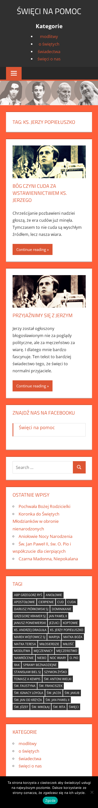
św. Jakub (72, 693)
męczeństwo (66, 651)
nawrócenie (24, 658)
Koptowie (70, 623)
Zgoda (50, 800)
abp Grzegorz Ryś (28, 595)
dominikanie (61, 609)
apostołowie (24, 602)
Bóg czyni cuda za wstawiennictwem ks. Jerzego (40, 193)
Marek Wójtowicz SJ (29, 637)
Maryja (54, 637)
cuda (71, 602)
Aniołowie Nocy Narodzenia (45, 536)
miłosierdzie (49, 644)
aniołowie (54, 595)
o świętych (49, 44)
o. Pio (74, 658)
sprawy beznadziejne (40, 665)
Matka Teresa (25, 644)
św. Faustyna (24, 686)
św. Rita (59, 707)
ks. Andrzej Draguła (30, 630)
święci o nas (49, 59)
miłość (68, 644)
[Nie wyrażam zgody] (91, 792)
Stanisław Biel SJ (27, 672)
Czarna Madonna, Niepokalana (48, 559)
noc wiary (58, 658)
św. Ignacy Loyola (28, 693)
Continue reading (31, 249)
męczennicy (43, 651)
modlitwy (49, 36)
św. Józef (21, 707)
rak (17, 665)
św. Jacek (54, 693)
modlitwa (22, 651)
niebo (41, 658)
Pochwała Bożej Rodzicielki (44, 506)
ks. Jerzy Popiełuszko (66, 630)
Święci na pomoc (49, 11)
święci (74, 707)
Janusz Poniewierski (30, 623)
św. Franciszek (50, 686)
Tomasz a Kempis (27, 679)
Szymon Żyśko (55, 672)
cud (60, 602)
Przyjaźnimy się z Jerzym (43, 315)
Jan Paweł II (58, 616)
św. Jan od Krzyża (28, 700)
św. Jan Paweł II (57, 700)
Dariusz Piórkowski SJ (31, 609)
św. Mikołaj (41, 707)
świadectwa (49, 51)
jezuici (54, 623)
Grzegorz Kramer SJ (29, 616)
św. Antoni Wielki (57, 679)
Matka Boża (72, 637)
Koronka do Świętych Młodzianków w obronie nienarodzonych (36, 521)
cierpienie (46, 602)
